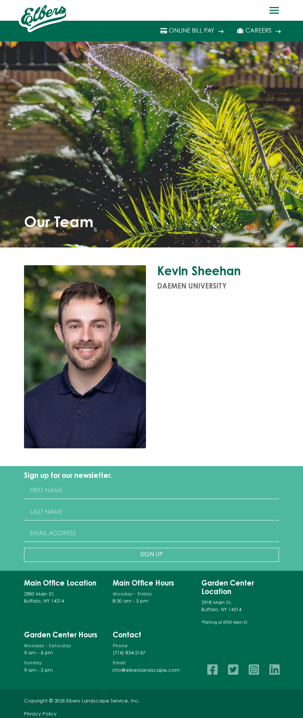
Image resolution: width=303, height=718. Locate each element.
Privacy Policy (40, 714)
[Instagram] (254, 670)
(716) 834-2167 (129, 653)
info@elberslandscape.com (146, 670)
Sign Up (151, 555)
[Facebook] (212, 670)
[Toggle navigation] (274, 10)
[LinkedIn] (274, 670)
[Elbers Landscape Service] (43, 17)
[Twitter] (233, 670)
